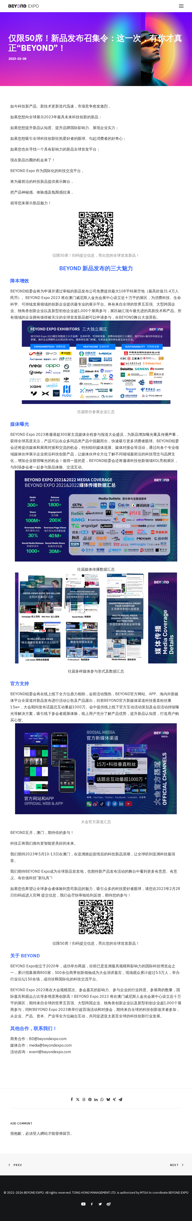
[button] (181, 6)
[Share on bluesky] (108, 1099)
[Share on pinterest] (90, 1099)
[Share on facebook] (71, 1099)
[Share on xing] (114, 1099)
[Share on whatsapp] (102, 1099)
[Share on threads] (84, 1099)
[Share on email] (120, 1099)
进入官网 (32, 895)
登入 (36, 1133)
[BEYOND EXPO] (23, 6)
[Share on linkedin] (96, 1099)
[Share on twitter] (78, 1099)
